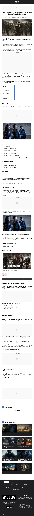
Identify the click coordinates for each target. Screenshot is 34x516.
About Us (21, 482)
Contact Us (26, 482)
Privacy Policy (6, 484)
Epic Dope (5, 514)
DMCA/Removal (18, 484)
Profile (16, 482)
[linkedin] (8, 378)
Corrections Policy (14, 487)
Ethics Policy (21, 487)
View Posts (5, 379)
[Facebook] (3, 378)
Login (12, 482)
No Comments (24, 17)
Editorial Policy (26, 484)
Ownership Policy (27, 487)
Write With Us (7, 482)
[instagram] (5, 378)
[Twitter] (6, 378)
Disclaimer (12, 484)
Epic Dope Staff (7, 17)
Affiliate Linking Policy (16, 489)
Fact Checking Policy (5, 487)
